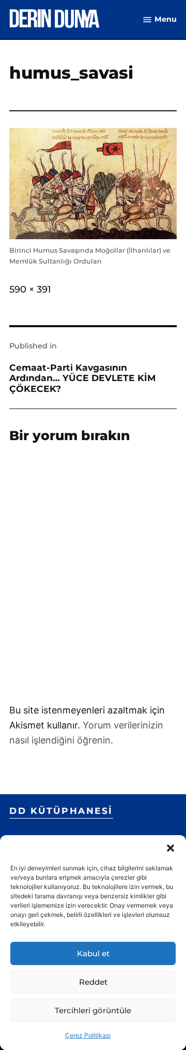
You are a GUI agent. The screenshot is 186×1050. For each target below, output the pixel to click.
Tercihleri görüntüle (93, 1010)
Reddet (93, 982)
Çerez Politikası (88, 1035)
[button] (170, 848)
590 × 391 (30, 289)
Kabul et (93, 953)
